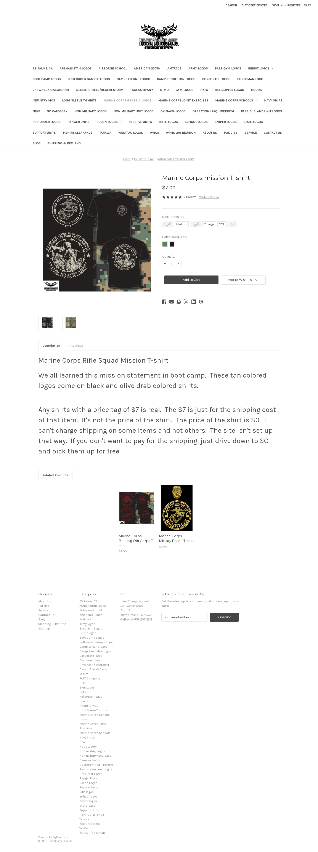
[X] (186, 302)
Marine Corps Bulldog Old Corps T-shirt (136, 541)
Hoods (256, 90)
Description (51, 346)
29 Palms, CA (43, 68)
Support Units (44, 133)
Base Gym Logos (228, 68)
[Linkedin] (193, 302)
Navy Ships (273, 100)
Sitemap (44, 628)
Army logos (198, 68)
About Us (210, 133)
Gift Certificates (254, 5)
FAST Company (141, 90)
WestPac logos (130, 133)
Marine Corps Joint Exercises (183, 100)
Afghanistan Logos (76, 68)
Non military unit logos (134, 111)
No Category (57, 111)
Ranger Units (78, 122)
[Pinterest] (201, 302)
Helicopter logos (229, 90)
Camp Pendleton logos (176, 79)
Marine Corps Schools (234, 100)
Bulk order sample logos (89, 79)
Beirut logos (258, 68)
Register (294, 5)
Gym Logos (184, 90)
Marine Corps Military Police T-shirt (176, 538)
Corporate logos (216, 79)
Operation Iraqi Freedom (213, 111)
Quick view (133, 504)
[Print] (179, 302)
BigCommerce (61, 837)
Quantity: (168, 256)
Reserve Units (140, 122)
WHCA (154, 133)
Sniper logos (226, 122)
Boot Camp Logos (47, 79)
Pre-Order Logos (47, 122)
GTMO (164, 90)
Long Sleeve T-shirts (79, 100)
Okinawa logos (173, 111)
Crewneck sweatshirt (51, 90)
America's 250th (147, 68)
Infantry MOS (44, 100)
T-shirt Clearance (78, 133)
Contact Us (273, 133)
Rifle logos (168, 122)
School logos (196, 122)
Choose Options (136, 512)
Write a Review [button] (209, 197)
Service (250, 133)
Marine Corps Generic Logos (127, 100)
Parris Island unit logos (261, 111)
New (36, 111)
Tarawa (105, 133)
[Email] (171, 302)
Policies (231, 133)
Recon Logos (107, 122)
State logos (253, 122)
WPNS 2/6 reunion (181, 133)
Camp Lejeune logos (133, 79)
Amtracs (174, 68)
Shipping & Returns (64, 143)
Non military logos (90, 111)
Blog (36, 143)
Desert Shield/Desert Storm (100, 90)
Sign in (277, 5)
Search (231, 5)
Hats (204, 90)
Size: (173, 216)
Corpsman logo (250, 79)
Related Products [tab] (55, 475)
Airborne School (113, 68)
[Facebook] (164, 302)
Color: (174, 237)
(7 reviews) (190, 197)
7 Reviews (75, 346)
